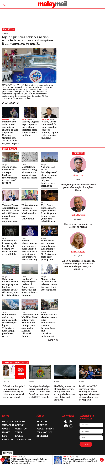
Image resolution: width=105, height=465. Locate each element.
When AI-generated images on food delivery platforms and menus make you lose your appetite (78, 265)
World (6, 429)
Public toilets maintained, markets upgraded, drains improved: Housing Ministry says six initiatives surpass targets (10, 132)
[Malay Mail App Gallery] (66, 428)
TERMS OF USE (44, 432)
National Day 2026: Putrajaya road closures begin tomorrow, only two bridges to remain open (49, 176)
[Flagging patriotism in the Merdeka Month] (78, 211)
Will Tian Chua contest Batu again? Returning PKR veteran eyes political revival (80, 461)
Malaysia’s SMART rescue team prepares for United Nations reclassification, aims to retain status (10, 287)
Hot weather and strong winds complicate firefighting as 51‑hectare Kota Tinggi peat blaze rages (9, 325)
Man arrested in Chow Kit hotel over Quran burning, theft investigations (49, 284)
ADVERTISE (42, 436)
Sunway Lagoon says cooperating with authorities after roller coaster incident (30, 128)
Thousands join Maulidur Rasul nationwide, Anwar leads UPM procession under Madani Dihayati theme (30, 325)
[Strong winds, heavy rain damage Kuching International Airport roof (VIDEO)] (10, 157)
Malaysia (15, 457)
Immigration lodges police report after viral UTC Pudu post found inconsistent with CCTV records (39, 391)
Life (4, 436)
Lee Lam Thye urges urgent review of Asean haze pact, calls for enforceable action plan (30, 287)
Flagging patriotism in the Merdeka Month (78, 225)
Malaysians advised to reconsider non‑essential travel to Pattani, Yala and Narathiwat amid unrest (49, 325)
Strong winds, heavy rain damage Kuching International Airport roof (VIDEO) (9, 175)
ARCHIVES (42, 421)
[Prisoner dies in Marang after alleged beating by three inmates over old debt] (10, 230)
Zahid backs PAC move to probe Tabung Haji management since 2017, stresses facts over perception (29, 461)
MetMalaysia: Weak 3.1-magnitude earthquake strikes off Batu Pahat (29, 172)
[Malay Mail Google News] (70, 428)
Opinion (19, 425)
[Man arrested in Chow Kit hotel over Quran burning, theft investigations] (49, 269)
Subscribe (86, 444)
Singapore (8, 425)
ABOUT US (42, 425)
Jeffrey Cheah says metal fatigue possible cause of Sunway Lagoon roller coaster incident (50, 129)
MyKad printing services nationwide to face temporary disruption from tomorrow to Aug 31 (27, 40)
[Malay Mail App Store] (65, 423)
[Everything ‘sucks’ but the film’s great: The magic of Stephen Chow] (78, 172)
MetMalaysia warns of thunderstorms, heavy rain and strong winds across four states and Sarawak (64, 393)
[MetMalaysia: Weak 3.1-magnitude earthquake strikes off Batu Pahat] (30, 157)
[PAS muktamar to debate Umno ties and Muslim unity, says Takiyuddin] (30, 195)
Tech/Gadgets (23, 439)
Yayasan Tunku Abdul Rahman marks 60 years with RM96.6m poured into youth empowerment (10, 213)
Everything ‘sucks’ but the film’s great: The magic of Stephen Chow (78, 187)
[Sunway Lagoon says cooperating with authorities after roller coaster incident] (30, 112)
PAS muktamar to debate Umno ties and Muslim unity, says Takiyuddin (30, 212)
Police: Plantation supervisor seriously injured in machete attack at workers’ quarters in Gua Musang (30, 250)
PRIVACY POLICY (45, 429)
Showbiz (20, 421)
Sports (19, 436)
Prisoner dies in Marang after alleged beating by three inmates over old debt (9, 247)
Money (6, 432)
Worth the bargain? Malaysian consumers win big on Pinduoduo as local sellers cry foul (14, 391)
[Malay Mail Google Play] (70, 423)
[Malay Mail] (52, 7)
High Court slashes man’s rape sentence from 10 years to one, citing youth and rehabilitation (48, 213)
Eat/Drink (8, 439)
